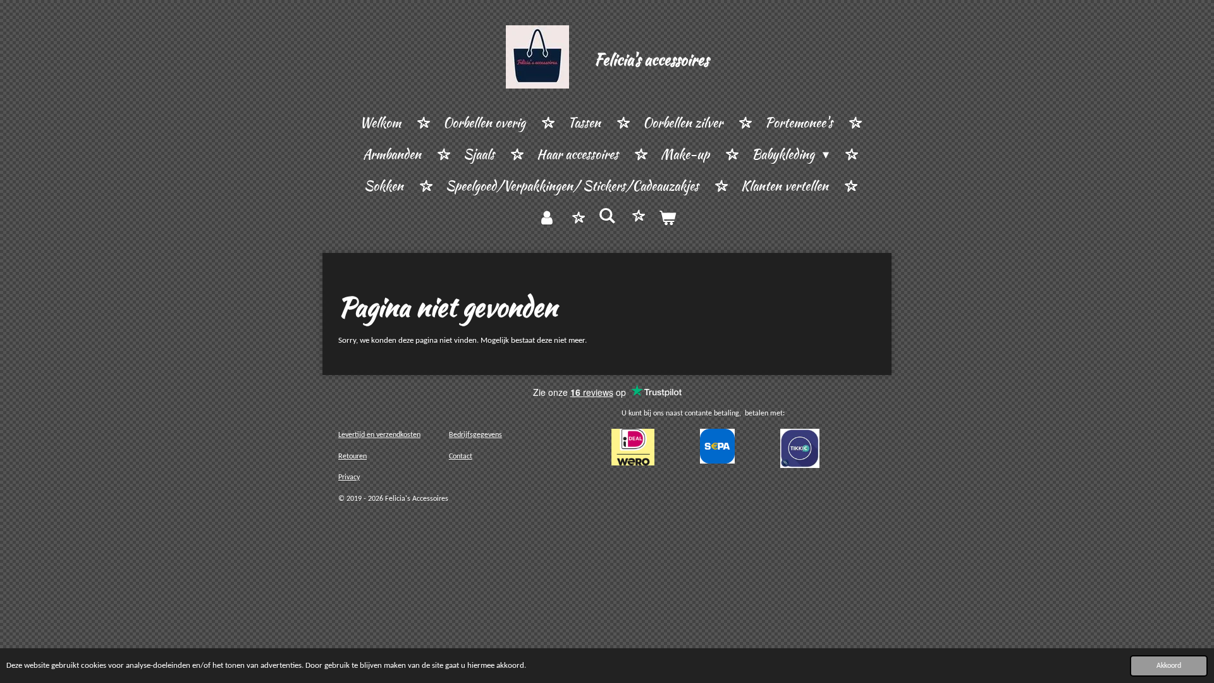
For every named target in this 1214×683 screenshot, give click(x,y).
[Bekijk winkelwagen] (667, 218)
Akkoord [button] (1168, 666)
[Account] (547, 218)
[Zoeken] (607, 216)
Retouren (352, 456)
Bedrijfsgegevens (475, 435)
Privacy (349, 477)
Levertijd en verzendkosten (379, 435)
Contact (460, 456)
